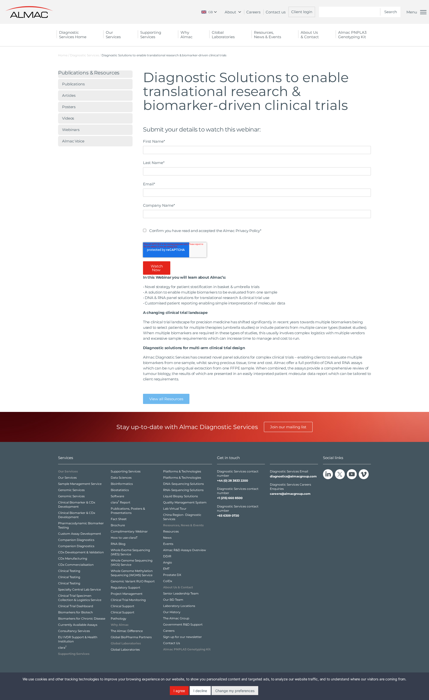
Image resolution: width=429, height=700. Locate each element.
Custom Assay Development (79, 533)
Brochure (118, 525)
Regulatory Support (125, 587)
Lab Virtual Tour (174, 508)
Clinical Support (122, 606)
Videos (68, 118)
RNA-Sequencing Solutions (183, 490)
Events (168, 544)
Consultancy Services (74, 631)
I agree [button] (179, 691)
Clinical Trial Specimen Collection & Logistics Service (79, 598)
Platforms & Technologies (182, 471)
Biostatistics (120, 490)
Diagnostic (72, 34)
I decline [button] (200, 691)
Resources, (267, 34)
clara (62, 647)
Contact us (276, 12)
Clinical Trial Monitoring (128, 600)
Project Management (127, 594)
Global (223, 34)
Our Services (67, 477)
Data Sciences (121, 477)
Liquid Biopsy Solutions (180, 496)
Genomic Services (71, 490)
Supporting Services (126, 471)
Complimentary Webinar (129, 531)
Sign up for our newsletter (182, 637)
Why (186, 34)
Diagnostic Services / (86, 55)
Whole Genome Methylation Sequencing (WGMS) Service (132, 573)
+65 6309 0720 (228, 515)
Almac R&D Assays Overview (184, 550)
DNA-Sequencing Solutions (183, 484)
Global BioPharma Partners (131, 637)
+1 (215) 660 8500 (230, 498)
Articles (68, 95)
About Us (310, 34)
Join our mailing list (288, 427)
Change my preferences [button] (234, 691)
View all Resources (166, 399)
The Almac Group (176, 618)
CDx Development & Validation (81, 552)
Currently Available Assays (77, 625)
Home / (63, 55)
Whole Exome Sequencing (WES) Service (130, 552)
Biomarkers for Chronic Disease (81, 618)
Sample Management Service (80, 484)
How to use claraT (124, 537)
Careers (253, 12)
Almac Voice (73, 141)
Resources (171, 531)
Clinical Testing (69, 571)
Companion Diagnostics (76, 540)
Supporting (150, 34)
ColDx (167, 581)
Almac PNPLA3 (352, 34)
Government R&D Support (183, 624)
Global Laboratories (125, 649)
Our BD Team (173, 599)
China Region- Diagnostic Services (182, 517)
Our (113, 34)
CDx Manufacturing (72, 558)
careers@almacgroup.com (290, 494)
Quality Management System (185, 502)
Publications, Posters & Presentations (128, 511)
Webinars (70, 129)
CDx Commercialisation (76, 565)
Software (117, 496)
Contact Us (171, 643)
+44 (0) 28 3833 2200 (232, 480)
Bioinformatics (122, 484)
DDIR (167, 556)
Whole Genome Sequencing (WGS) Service (131, 563)
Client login (301, 11)
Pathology (118, 618)
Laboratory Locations (179, 606)
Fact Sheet (119, 519)
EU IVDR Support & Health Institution (77, 639)
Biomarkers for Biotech (75, 612)
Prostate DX (172, 575)
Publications (73, 84)
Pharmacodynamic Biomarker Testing (81, 525)
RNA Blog (118, 544)
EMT (166, 568)
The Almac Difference (127, 631)
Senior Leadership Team (181, 593)
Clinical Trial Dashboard (75, 606)
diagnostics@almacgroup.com (293, 476)
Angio (167, 562)
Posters (68, 106)
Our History (171, 612)
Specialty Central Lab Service (79, 589)
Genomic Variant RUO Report (133, 581)
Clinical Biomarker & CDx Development (76, 504)
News (167, 537)
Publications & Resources (88, 73)
